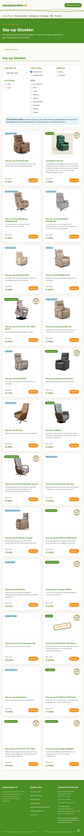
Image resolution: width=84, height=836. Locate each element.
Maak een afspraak (73, 5)
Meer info (33, 180)
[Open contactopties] (78, 830)
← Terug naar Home (10, 49)
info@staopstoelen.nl (67, 802)
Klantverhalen (35, 803)
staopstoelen (14, 5)
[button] (21, 158)
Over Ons (58, 16)
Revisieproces (34, 16)
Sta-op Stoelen (7, 16)
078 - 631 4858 (65, 799)
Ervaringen (44, 16)
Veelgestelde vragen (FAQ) (39, 807)
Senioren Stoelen (21, 16)
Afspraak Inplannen (37, 811)
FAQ (51, 16)
